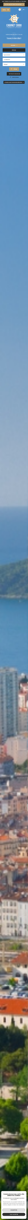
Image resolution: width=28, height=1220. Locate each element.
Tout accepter (14, 1214)
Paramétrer (13, 1210)
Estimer (14, 50)
